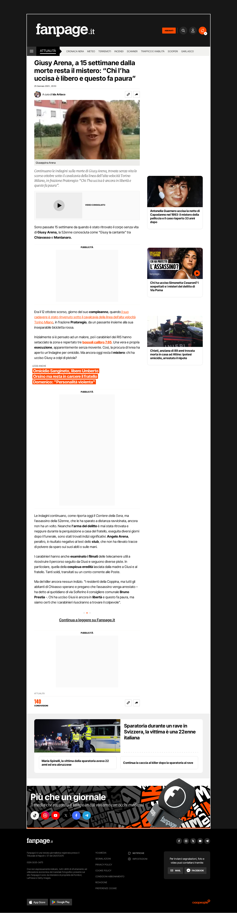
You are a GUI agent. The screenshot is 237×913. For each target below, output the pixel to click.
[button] (136, 94)
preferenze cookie (106, 888)
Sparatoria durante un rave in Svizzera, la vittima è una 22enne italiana (160, 731)
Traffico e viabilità (152, 51)
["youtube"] (55, 815)
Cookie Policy (103, 870)
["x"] (66, 815)
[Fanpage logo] (61, 30)
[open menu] (31, 51)
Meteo (91, 51)
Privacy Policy (103, 864)
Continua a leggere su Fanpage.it (87, 620)
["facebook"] (76, 815)
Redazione (101, 882)
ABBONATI (169, 30)
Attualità (48, 51)
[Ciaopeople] (201, 903)
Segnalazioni (103, 858)
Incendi (118, 51)
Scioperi (173, 51)
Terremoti (104, 51)
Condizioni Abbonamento (109, 876)
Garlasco (187, 51)
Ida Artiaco (59, 94)
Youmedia (100, 852)
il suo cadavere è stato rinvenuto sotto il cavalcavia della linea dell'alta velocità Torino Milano (85, 317)
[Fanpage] (40, 841)
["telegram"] (86, 815)
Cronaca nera (75, 51)
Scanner (132, 51)
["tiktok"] (35, 815)
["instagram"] (45, 815)
